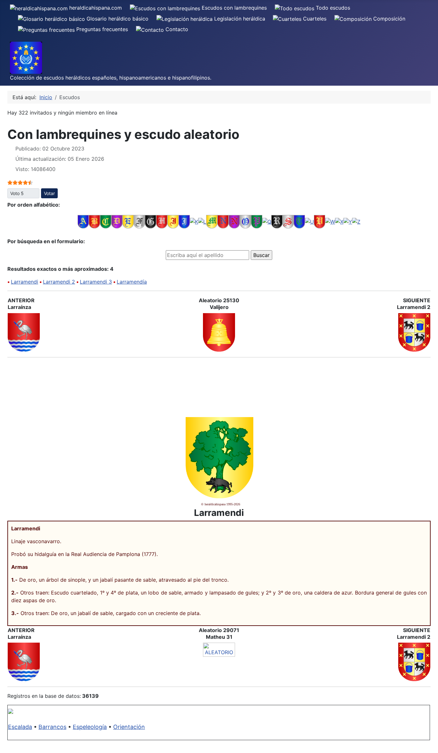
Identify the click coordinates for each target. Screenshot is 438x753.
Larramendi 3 (96, 281)
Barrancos (52, 726)
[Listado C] (105, 221)
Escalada (20, 726)
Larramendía (132, 281)
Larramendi (24, 281)
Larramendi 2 (59, 281)
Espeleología (90, 726)
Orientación (129, 726)
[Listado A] (83, 221)
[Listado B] (94, 221)
